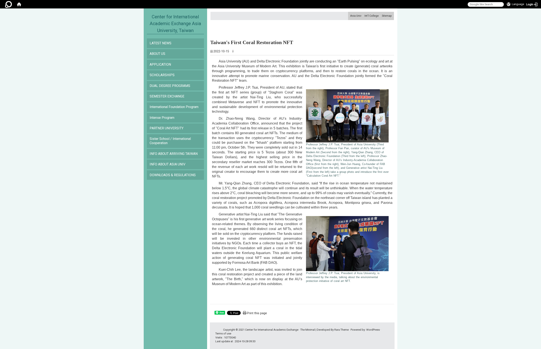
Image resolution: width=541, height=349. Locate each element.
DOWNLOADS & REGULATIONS (173, 175)
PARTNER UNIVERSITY (166, 128)
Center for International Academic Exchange (271, 329)
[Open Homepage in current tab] (19, 4)
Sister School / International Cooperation (170, 141)
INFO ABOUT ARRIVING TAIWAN (174, 154)
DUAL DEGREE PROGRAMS (170, 86)
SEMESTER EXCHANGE (167, 96)
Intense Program (162, 118)
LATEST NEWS (160, 43)
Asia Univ (355, 15)
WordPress (373, 329)
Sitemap (387, 15)
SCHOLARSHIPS (162, 75)
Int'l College (372, 15)
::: (349, 15)
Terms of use (223, 333)
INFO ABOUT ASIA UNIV (167, 164)
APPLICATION (160, 64)
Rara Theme (341, 329)
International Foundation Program (174, 107)
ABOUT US (157, 54)
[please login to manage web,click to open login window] (8, 4)
